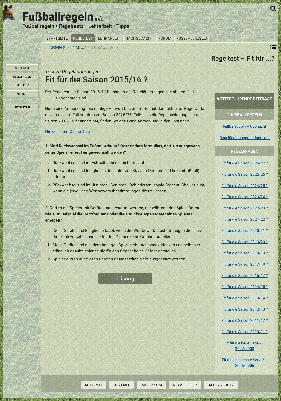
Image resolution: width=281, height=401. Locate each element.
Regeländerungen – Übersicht (245, 137)
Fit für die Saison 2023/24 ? (244, 196)
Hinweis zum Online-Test (67, 131)
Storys (22, 94)
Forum (165, 38)
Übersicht (22, 68)
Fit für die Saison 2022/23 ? (244, 207)
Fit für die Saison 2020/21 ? (244, 230)
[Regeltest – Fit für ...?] (273, 47)
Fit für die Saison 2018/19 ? (244, 252)
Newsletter (185, 384)
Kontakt (121, 384)
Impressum (151, 384)
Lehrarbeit (109, 38)
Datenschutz (221, 384)
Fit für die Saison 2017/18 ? (244, 264)
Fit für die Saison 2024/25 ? (244, 185)
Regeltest (83, 38)
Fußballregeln (193, 38)
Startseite (57, 38)
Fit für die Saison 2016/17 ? (244, 275)
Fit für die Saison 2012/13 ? (244, 309)
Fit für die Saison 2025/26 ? (244, 174)
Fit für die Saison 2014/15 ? (244, 286)
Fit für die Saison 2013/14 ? (244, 297)
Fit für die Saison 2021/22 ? (244, 219)
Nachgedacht (139, 38)
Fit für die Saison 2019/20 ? (244, 241)
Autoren (93, 384)
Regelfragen (22, 76)
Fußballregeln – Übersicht (244, 126)
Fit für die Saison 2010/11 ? (244, 331)
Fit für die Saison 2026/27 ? (244, 162)
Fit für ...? (78, 47)
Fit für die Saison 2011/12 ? (244, 320)
